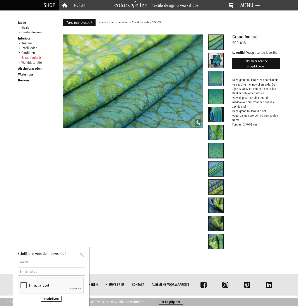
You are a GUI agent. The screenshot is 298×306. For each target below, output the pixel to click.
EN (82, 5)
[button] (133, 104)
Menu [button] (247, 5)
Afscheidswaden (30, 68)
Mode (22, 23)
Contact (138, 284)
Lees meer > (134, 302)
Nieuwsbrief (114, 284)
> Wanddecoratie (30, 62)
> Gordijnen (27, 53)
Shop (49, 5)
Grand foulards (140, 22)
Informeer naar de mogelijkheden (256, 63)
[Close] (81, 255)
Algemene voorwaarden (170, 284)
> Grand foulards (30, 57)
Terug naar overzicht (79, 22)
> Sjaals (24, 27)
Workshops (26, 74)
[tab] (216, 42)
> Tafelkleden (28, 48)
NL (76, 5)
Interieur (24, 38)
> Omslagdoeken (30, 32)
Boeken (23, 80)
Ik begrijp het (170, 302)
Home (102, 22)
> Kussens (25, 43)
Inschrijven (51, 299)
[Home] (65, 5)
